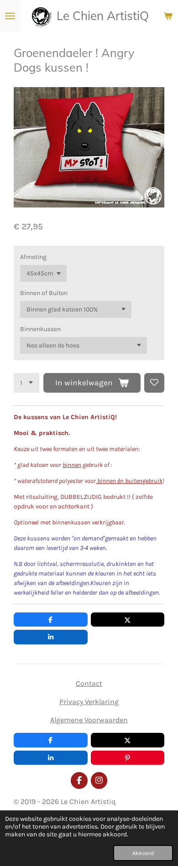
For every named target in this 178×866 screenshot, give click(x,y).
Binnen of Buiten (44, 293)
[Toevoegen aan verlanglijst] (154, 383)
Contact (89, 683)
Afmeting (33, 257)
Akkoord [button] (143, 853)
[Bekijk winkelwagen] (168, 16)
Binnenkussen (40, 329)
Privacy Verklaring (89, 701)
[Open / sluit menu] (10, 16)
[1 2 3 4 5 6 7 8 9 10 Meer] (26, 383)
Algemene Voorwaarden (89, 720)
